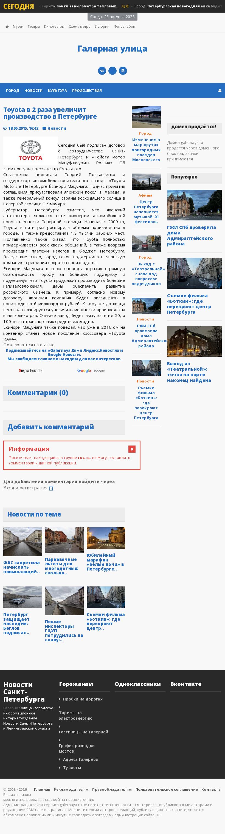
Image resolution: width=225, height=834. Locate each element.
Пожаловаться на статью (29, 344)
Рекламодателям (71, 789)
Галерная (11, 707)
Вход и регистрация (25, 488)
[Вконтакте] (102, 71)
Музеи (18, 26)
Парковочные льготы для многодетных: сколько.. (62, 566)
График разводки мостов (77, 748)
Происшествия (87, 90)
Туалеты (72, 767)
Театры (34, 26)
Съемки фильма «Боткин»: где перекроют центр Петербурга (146, 402)
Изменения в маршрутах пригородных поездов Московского (146, 149)
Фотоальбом (125, 26)
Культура (57, 90)
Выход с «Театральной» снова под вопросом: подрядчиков (148, 273)
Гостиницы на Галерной (83, 731)
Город (12, 90)
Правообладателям (112, 789)
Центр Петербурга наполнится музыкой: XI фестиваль (146, 211)
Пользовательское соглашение (167, 789)
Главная (42, 789)
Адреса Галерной (80, 759)
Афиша (145, 195)
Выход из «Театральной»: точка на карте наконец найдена (189, 372)
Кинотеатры (54, 26)
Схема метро (80, 26)
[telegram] (112, 71)
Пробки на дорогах (83, 699)
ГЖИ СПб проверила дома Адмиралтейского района (151, 335)
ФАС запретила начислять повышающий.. (21, 567)
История (102, 26)
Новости (33, 90)
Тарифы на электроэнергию (75, 715)
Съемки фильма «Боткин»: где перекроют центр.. (106, 621)
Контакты (211, 789)
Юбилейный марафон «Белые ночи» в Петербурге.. (105, 562)
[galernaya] (123, 71)
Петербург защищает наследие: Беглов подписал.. (16, 623)
